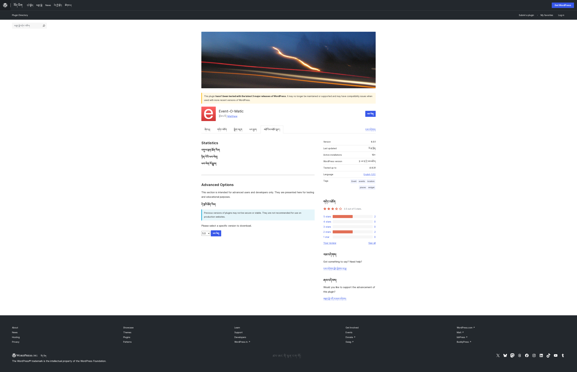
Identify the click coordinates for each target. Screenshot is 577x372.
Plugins (126, 337)
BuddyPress (464, 342)
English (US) (370, 174)
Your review (329, 242)
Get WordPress (563, 5)
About (15, 327)
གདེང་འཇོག (222, 129)
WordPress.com (466, 327)
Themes (127, 332)
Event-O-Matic (231, 111)
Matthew (232, 116)
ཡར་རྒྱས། (253, 129)
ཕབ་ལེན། (370, 113)
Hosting (16, 337)
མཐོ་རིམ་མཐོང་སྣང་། (272, 129)
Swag (350, 342)
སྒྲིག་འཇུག (238, 129)
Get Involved (352, 327)
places (363, 187)
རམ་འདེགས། (370, 129)
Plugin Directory (20, 15)
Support (238, 332)
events (362, 181)
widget (371, 187)
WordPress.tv (242, 342)
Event (353, 181)
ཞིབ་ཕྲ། (207, 129)
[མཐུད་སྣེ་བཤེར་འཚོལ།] (44, 26)
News (15, 332)
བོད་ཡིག (43, 356)
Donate (351, 337)
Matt (460, 332)
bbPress (462, 337)
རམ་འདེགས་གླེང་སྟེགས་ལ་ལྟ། (335, 268)
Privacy (15, 342)
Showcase (128, 327)
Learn (237, 327)
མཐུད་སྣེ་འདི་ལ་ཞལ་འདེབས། (334, 298)
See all (372, 242)
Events (349, 332)
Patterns (127, 342)
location (370, 181)
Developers (240, 337)
